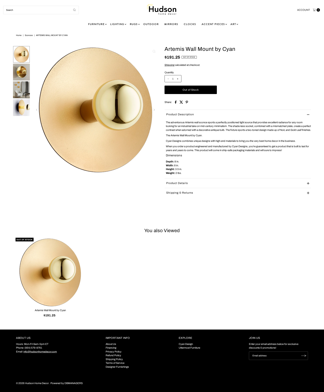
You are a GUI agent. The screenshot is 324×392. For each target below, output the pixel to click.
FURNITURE (96, 24)
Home (19, 35)
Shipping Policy (114, 359)
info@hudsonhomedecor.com (40, 351)
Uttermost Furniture (189, 347)
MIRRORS (171, 24)
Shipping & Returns (179, 192)
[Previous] (37, 110)
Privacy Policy (114, 351)
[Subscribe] (304, 355)
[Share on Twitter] (181, 101)
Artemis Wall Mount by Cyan (50, 310)
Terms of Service (115, 363)
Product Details (177, 183)
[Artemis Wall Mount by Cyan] (50, 272)
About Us (111, 344)
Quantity (169, 72)
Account (303, 9)
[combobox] (41, 10)
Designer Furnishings (117, 366)
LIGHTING (117, 24)
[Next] (154, 110)
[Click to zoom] (154, 51)
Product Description (180, 114)
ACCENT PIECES (213, 24)
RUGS (134, 24)
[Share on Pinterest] (186, 101)
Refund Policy (113, 355)
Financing (111, 347)
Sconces (29, 35)
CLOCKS (190, 24)
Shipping (169, 65)
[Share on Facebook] (175, 101)
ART (233, 24)
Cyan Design (186, 344)
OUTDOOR (151, 24)
